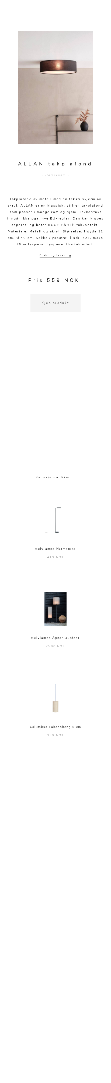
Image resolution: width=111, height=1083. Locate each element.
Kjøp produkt (56, 303)
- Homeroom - (56, 175)
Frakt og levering (56, 255)
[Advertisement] (55, 394)
